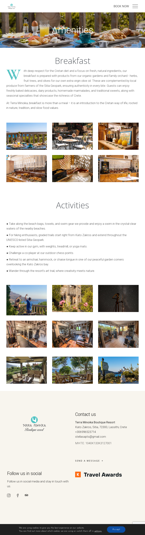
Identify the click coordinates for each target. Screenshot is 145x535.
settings (98, 531)
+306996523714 (85, 432)
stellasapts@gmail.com (90, 436)
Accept (116, 529)
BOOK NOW (121, 6)
